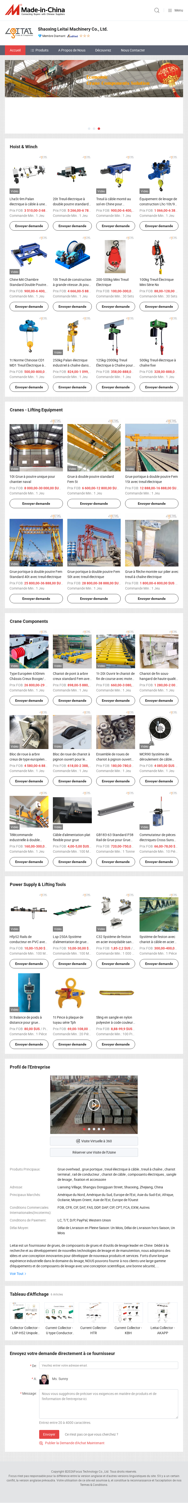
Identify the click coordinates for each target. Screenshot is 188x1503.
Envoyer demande (29, 226)
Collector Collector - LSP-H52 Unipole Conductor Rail (24, 1332)
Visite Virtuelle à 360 (96, 1141)
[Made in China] (36, 9)
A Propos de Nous (71, 50)
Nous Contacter (133, 50)
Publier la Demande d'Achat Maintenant (72, 1443)
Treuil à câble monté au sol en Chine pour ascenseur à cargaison (113, 204)
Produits (41, 50)
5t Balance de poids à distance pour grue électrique (26, 1022)
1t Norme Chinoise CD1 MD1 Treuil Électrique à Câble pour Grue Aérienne (29, 365)
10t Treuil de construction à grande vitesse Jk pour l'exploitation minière (72, 284)
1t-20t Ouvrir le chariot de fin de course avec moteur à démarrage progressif (115, 678)
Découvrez (103, 50)
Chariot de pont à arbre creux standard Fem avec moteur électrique (72, 678)
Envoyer (49, 1434)
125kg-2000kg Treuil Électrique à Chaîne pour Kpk (114, 365)
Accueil (15, 50)
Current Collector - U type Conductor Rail (59, 1332)
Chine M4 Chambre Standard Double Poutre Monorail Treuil (28, 284)
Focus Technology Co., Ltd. (91, 1471)
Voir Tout (17, 1273)
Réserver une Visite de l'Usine (94, 1152)
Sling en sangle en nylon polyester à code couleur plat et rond (114, 1022)
